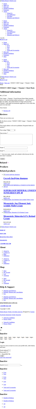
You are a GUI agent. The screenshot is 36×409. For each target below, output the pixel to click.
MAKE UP (2, 230)
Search (2, 365)
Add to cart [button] (6, 183)
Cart (4, 274)
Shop (4, 56)
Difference (6, 255)
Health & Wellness (8, 8)
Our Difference (11, 14)
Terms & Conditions (9, 317)
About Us (9, 13)
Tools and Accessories (13, 50)
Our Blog (9, 16)
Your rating (3, 130)
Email (2, 151)
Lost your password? (6, 357)
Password (2, 352)
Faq (4, 294)
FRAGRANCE (3, 240)
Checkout (6, 275)
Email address (4, 350)
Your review (4, 133)
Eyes (8, 45)
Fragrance (6, 10)
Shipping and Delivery (13, 18)
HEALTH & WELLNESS (6, 237)
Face (8, 47)
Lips (8, 48)
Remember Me (6, 354)
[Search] (21, 365)
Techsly (32, 312)
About (5, 11)
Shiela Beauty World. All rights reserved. (11, 312)
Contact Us (6, 252)
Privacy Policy (7, 319)
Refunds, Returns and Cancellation (13, 292)
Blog (4, 254)
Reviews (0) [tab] (6, 110)
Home (5, 3)
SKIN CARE (3, 233)
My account (6, 272)
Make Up (6, 5)
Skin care (6, 7)
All (4, 404)
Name (2, 147)
